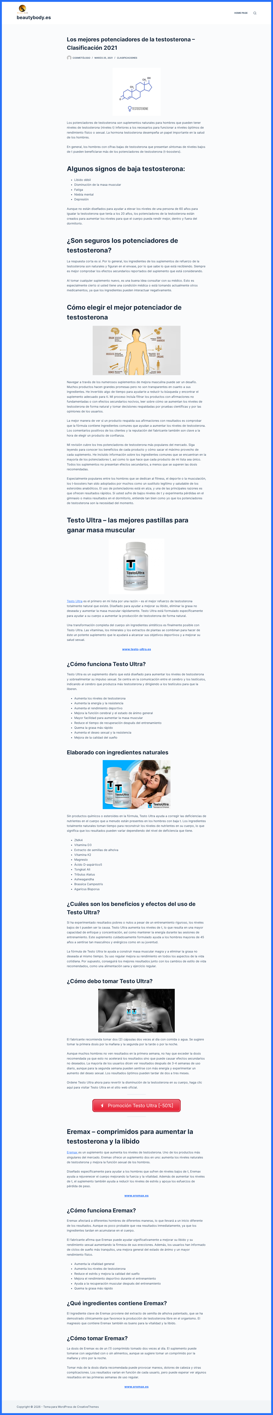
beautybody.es (34, 17)
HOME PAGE (241, 13)
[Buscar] (255, 13)
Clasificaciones (127, 57)
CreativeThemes (88, 1407)
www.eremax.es (136, 1195)
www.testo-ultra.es (136, 649)
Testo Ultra (74, 601)
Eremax (72, 1152)
